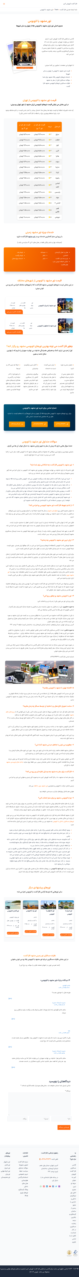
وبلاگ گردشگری (23, 1189)
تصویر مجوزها (23, 1165)
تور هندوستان (5, 1177)
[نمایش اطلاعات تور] (64, 305)
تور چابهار (7, 1162)
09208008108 (15, 424)
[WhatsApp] (41, 1186)
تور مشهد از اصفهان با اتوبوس (46, 326)
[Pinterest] (44, 1186)
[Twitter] (56, 1186)
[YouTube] (50, 1186)
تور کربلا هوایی (5, 1171)
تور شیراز (7, 1168)
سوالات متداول (23, 1168)
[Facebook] (53, 1186)
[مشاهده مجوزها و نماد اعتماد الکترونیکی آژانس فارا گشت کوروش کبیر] (72, 1253)
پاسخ (10, 998)
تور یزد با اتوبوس (31, 911)
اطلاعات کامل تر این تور (14, 312)
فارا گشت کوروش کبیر (70, 4)
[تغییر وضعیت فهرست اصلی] (4, 4)
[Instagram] (59, 1186)
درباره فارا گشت (23, 1162)
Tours (56, 10)
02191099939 (60, 424)
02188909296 (38, 424)
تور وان (7, 1174)
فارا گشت (63, 10)
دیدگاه (68, 1091)
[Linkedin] (47, 1186)
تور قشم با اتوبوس (13, 911)
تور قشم (7, 1165)
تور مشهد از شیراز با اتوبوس (47, 306)
